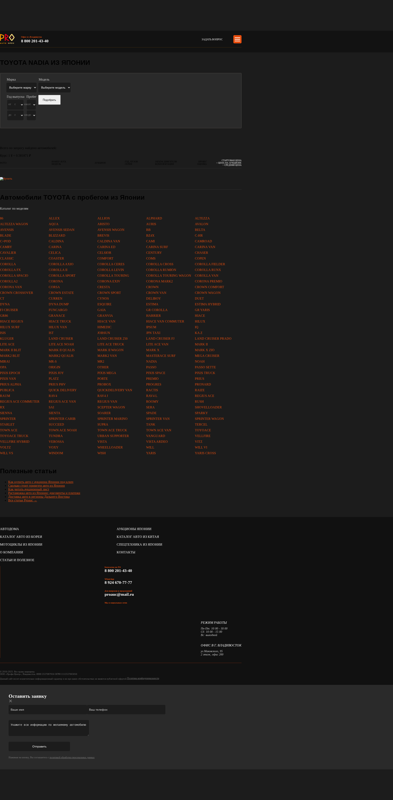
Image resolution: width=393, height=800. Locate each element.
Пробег (31, 96)
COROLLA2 (9, 281)
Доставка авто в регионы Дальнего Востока (39, 496)
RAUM (5, 396)
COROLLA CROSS (159, 264)
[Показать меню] (237, 39)
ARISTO (103, 224)
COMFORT (105, 258)
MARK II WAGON (110, 350)
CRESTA (103, 287)
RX (2, 407)
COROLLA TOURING (113, 275)
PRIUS (199, 378)
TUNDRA (56, 436)
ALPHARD (154, 218)
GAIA (101, 310)
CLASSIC (7, 258)
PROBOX (104, 384)
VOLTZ (5, 447)
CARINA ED (106, 247)
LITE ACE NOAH (61, 344)
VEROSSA (56, 441)
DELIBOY (153, 298)
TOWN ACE (8, 430)
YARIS (151, 453)
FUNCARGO (58, 310)
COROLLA (8, 264)
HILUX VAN (58, 327)
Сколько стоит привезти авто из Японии (36, 485)
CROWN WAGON (208, 292)
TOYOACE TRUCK (14, 436)
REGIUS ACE (204, 396)
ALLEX (54, 218)
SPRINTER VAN (158, 418)
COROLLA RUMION (161, 270)
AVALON (201, 224)
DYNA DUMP (59, 304)
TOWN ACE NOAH (63, 430)
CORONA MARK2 (159, 281)
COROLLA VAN (206, 275)
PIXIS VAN (8, 378)
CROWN (152, 287)
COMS (151, 258)
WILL (150, 447)
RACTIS (152, 390)
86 (1, 218)
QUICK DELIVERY (63, 390)
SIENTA (54, 413)
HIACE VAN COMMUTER (165, 321)
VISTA (102, 441)
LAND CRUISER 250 (112, 338)
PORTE (102, 378)
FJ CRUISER (9, 310)
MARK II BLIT (10, 350)
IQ (196, 327)
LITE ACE (7, 344)
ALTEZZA (202, 218)
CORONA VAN (11, 287)
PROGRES (153, 384)
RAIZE (200, 390)
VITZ (198, 441)
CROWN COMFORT (209, 287)
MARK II (201, 344)
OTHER (103, 367)
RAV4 (53, 396)
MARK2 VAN (107, 355)
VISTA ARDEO (157, 441)
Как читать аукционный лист (28, 489)
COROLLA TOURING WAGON (168, 275)
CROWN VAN (156, 292)
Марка (11, 79)
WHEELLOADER (110, 447)
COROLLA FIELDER (210, 264)
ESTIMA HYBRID (208, 304)
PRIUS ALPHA (10, 384)
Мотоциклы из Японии (21, 544)
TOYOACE (203, 430)
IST (51, 333)
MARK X (152, 350)
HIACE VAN (106, 321)
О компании (11, 552)
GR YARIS (202, 310)
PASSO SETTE (205, 367)
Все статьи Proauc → (22, 500)
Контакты (126, 552)
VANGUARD (155, 436)
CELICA (55, 252)
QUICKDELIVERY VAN (114, 390)
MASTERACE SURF (161, 355)
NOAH (200, 361)
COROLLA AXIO (61, 264)
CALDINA (56, 241)
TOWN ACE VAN (158, 430)
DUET (199, 298)
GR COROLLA (157, 310)
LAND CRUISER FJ (160, 338)
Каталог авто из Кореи (21, 536)
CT (2, 298)
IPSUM (151, 327)
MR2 (100, 361)
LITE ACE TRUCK (110, 344)
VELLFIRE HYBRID (14, 441)
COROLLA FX (10, 270)
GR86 (4, 315)
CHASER (201, 252)
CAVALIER (8, 252)
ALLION (103, 218)
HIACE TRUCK (60, 321)
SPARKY (201, 413)
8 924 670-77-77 (119, 582)
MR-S (53, 361)
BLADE (5, 235)
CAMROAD (203, 241)
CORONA (56, 281)
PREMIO (152, 378)
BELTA (200, 229)
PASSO (151, 367)
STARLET (7, 424)
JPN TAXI (153, 333)
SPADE (151, 413)
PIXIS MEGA (106, 373)
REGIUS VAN (107, 401)
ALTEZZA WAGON (14, 224)
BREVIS (103, 235)
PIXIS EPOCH (10, 373)
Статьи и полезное (17, 560)
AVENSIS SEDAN (62, 229)
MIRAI (5, 361)
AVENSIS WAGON (110, 229)
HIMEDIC (104, 327)
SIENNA (6, 413)
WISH (101, 453)
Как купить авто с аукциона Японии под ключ (40, 482)
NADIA (151, 361)
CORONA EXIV (108, 281)
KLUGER (7, 338)
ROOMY (152, 401)
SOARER (104, 413)
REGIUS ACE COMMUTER (20, 401)
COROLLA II (58, 270)
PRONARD (203, 384)
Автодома (9, 529)
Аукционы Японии (134, 529)
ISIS (3, 333)
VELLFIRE (203, 436)
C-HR (199, 235)
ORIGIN (54, 367)
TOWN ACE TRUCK (112, 430)
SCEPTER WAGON (111, 407)
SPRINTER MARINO (112, 418)
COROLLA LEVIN (110, 270)
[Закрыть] (11, 701)
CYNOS (103, 298)
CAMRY (6, 247)
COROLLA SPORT (62, 275)
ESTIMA (152, 304)
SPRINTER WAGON (209, 418)
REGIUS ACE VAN (62, 401)
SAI (51, 407)
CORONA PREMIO (208, 281)
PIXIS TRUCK (205, 373)
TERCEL (201, 424)
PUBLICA (7, 390)
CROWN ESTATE (61, 292)
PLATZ (54, 378)
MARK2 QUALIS (61, 355)
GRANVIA (105, 315)
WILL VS (6, 453)
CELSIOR (104, 252)
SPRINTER (8, 418)
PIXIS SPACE (155, 373)
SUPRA (102, 424)
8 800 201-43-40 (35, 41)
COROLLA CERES (110, 264)
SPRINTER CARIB (62, 418)
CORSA (54, 287)
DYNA (5, 304)
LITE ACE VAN (157, 344)
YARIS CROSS (205, 453)
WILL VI (201, 447)
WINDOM (56, 453)
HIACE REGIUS (11, 321)
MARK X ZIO (205, 350)
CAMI (150, 241)
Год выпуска (15, 96)
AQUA (54, 224)
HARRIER (153, 315)
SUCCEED (56, 424)
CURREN (55, 298)
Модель (44, 79)
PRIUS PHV (57, 384)
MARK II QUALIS (62, 350)
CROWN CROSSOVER (16, 292)
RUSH (199, 401)
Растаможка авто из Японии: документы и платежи (44, 493)
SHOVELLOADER (208, 407)
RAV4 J (102, 396)
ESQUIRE (104, 304)
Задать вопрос (212, 39)
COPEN (200, 258)
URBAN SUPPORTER (113, 436)
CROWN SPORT (109, 292)
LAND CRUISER (61, 338)
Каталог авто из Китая (138, 536)
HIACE (200, 315)
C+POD (5, 241)
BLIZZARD (57, 235)
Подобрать (49, 99)
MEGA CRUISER (207, 355)
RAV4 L (151, 396)
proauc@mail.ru (119, 594)
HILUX (200, 321)
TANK (150, 424)
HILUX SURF (10, 327)
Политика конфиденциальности (143, 678)
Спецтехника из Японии (139, 544)
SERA (150, 407)
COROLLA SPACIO (14, 275)
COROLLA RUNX (208, 270)
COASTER (56, 258)
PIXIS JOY (56, 373)
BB (148, 229)
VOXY (54, 447)
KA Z (198, 333)
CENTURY (154, 252)
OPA (3, 367)
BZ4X (150, 235)
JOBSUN (103, 333)
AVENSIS (7, 229)
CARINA (55, 247)
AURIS (151, 224)
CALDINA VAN (108, 241)
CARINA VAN (205, 247)
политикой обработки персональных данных (72, 757)
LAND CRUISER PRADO (213, 338)
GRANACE (57, 315)
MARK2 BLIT (10, 355)
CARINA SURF (157, 247)
